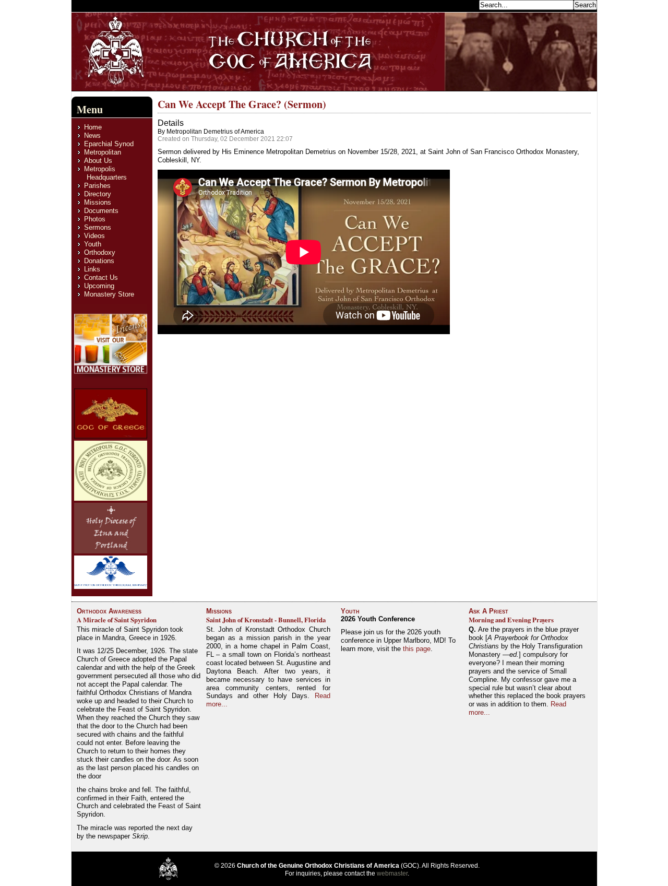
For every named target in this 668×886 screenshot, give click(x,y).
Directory (97, 194)
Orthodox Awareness (109, 611)
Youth (92, 244)
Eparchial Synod (109, 144)
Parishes (97, 186)
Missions (97, 202)
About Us (98, 160)
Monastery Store (109, 294)
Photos (94, 219)
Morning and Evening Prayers (511, 619)
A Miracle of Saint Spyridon (117, 619)
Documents (101, 211)
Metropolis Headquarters (105, 173)
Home (93, 127)
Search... (462, 4)
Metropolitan (102, 152)
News (92, 135)
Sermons (97, 227)
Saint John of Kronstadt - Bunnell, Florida (266, 619)
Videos (94, 236)
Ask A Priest (488, 611)
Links (92, 269)
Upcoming (99, 286)
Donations (99, 261)
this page (417, 649)
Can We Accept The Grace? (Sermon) (242, 104)
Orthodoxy (99, 252)
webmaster (392, 873)
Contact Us (101, 277)
